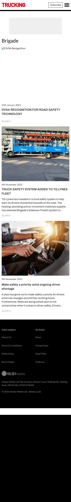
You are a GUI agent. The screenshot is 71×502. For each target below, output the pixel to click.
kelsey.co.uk (35, 391)
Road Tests (41, 353)
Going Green (42, 345)
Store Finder (8, 361)
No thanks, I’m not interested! (34, 500)
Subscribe (55, 4)
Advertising (8, 353)
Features (40, 361)
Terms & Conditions (12, 345)
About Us (6, 337)
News (38, 337)
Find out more (34, 486)
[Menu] (66, 4)
